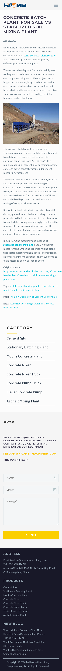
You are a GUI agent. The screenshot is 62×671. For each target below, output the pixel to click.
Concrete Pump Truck (24, 383)
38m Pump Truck (12, 645)
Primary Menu (56, 5)
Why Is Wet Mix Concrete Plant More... (23, 630)
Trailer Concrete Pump (24, 392)
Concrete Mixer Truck (23, 374)
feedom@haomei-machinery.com (28, 560)
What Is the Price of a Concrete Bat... (23, 649)
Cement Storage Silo (14, 653)
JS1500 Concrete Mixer (15, 638)
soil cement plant (30, 290)
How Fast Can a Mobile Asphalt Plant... (24, 634)
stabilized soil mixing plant (24, 286)
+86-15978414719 (16, 564)
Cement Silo (16, 338)
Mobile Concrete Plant (24, 356)
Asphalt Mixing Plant (23, 401)
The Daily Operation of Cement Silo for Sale (33, 296)
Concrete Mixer (19, 365)
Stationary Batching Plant (27, 347)
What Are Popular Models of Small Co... (24, 642)
